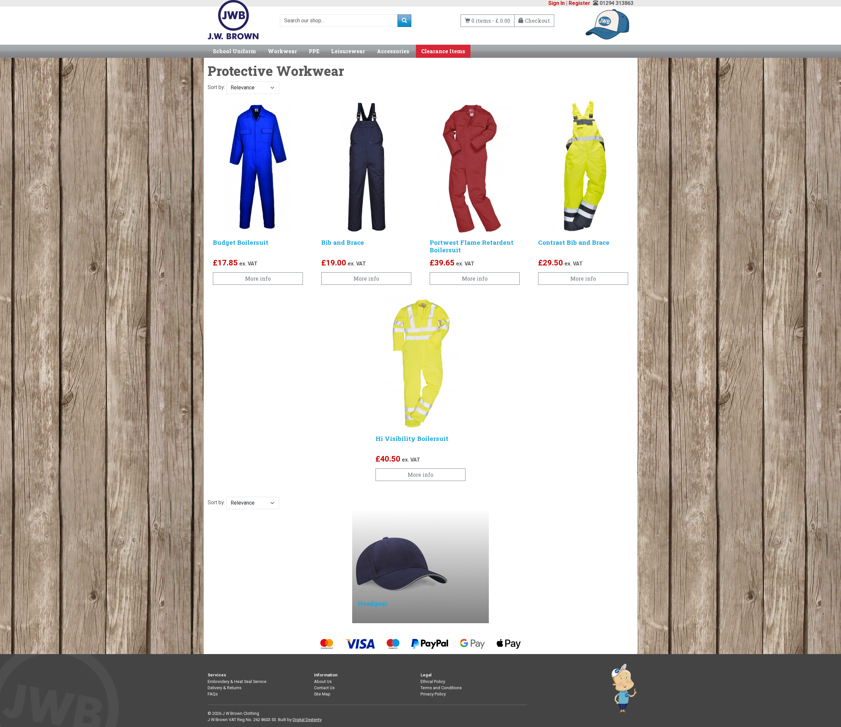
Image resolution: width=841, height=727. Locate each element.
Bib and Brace (342, 242)
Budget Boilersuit (240, 242)
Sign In (556, 3)
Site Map (322, 694)
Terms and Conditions (441, 687)
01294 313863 (616, 3)
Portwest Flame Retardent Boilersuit (471, 246)
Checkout (537, 20)
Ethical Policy (432, 681)
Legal (426, 674)
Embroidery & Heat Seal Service (237, 681)
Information (325, 674)
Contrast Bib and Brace (573, 242)
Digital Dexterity (307, 719)
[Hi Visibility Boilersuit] (420, 362)
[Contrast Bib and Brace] (583, 166)
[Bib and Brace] (366, 166)
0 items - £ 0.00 (490, 20)
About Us (323, 681)
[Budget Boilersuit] (258, 166)
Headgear (372, 603)
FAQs (213, 694)
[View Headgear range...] (401, 566)
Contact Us (324, 687)
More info (258, 278)
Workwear (282, 51)
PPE (314, 51)
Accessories (393, 51)
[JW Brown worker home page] (233, 19)
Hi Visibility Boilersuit (411, 438)
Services (217, 674)
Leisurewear (348, 51)
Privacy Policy (433, 694)
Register (579, 3)
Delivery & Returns (224, 687)
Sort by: (217, 87)
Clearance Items (443, 51)
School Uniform (234, 51)
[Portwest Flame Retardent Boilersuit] (474, 166)
